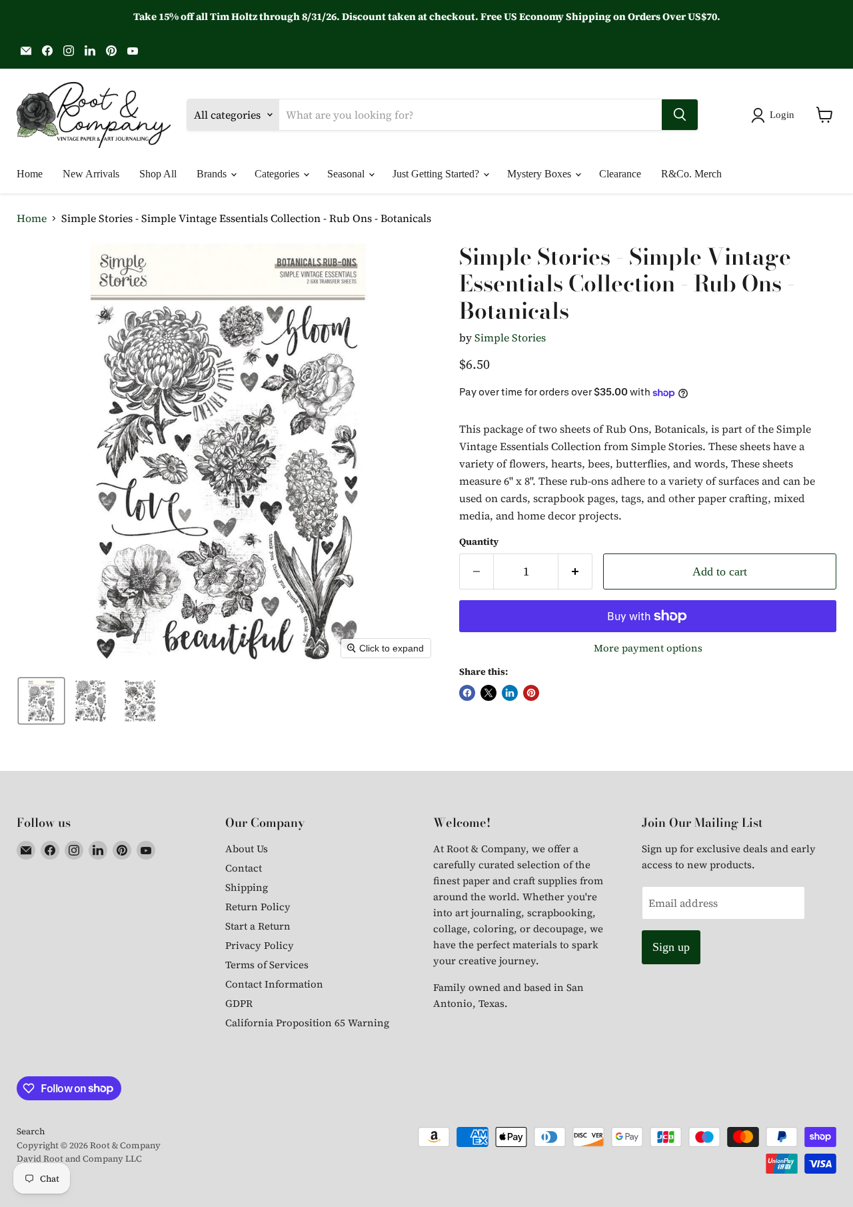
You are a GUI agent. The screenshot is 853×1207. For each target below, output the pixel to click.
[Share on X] (488, 693)
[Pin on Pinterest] (531, 693)
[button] (775, 115)
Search (31, 1131)
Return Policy (258, 907)
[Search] (680, 114)
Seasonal (347, 173)
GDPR (239, 1003)
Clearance (620, 173)
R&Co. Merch (691, 173)
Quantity (478, 541)
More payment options (648, 648)
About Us (246, 849)
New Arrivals (91, 173)
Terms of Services (267, 965)
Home (30, 173)
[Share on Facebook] (467, 693)
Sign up (671, 947)
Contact (243, 868)
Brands (213, 173)
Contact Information (274, 984)
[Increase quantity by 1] (575, 571)
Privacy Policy (259, 945)
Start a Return (258, 926)
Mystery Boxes (540, 173)
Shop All (158, 173)
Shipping (246, 887)
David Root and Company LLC (79, 1158)
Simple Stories (510, 337)
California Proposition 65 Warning (307, 1023)
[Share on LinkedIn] (510, 693)
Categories (278, 173)
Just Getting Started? (437, 173)
